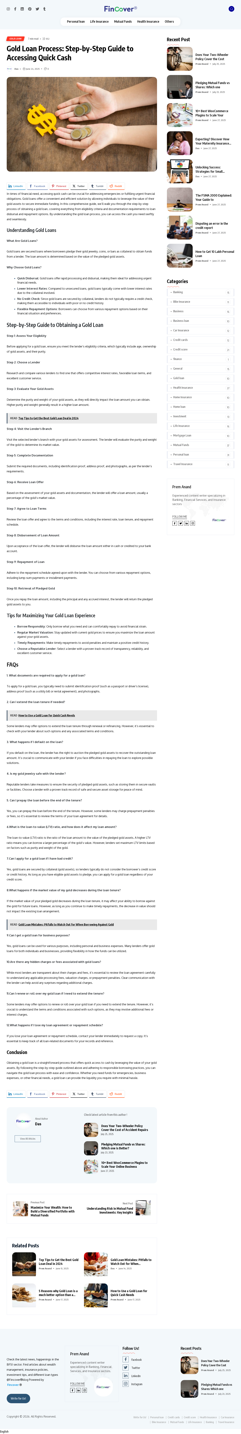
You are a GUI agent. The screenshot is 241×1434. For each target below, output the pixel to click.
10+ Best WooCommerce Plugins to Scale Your (211, 113)
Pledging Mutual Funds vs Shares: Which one (212, 85)
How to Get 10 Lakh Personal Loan (214, 253)
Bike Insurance (181, 301)
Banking (178, 292)
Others (169, 21)
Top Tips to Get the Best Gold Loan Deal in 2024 (58, 1262)
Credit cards (180, 340)
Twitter (135, 1368)
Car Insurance (181, 330)
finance (177, 359)
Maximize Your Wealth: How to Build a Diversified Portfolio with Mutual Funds (52, 1211)
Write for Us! (18, 1398)
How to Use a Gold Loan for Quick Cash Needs (129, 1293)
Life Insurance (99, 21)
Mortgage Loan (182, 435)
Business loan (181, 320)
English (4, 1431)
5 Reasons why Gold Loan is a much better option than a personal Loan (58, 1293)
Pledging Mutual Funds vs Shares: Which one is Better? (123, 1146)
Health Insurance (148, 21)
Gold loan (15, 38)
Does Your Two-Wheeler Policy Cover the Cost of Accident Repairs (124, 1128)
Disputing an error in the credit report (211, 225)
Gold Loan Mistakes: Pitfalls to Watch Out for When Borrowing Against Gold (131, 1262)
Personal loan (76, 21)
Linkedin (136, 1376)
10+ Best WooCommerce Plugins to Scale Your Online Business (124, 1164)
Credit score (180, 349)
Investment (179, 416)
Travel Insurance (182, 464)
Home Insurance (182, 397)
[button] (120, 1431)
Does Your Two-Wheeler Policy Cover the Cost (211, 57)
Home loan (179, 406)
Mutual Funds (123, 21)
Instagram (136, 1384)
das (16, 68)
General (177, 368)
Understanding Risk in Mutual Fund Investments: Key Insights (110, 1210)
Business (178, 311)
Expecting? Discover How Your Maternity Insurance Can (212, 141)
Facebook (136, 1359)
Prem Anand (45, 1268)
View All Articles (27, 1138)
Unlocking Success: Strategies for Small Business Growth (208, 169)
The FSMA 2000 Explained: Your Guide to (213, 197)
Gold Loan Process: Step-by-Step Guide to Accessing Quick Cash (70, 53)
